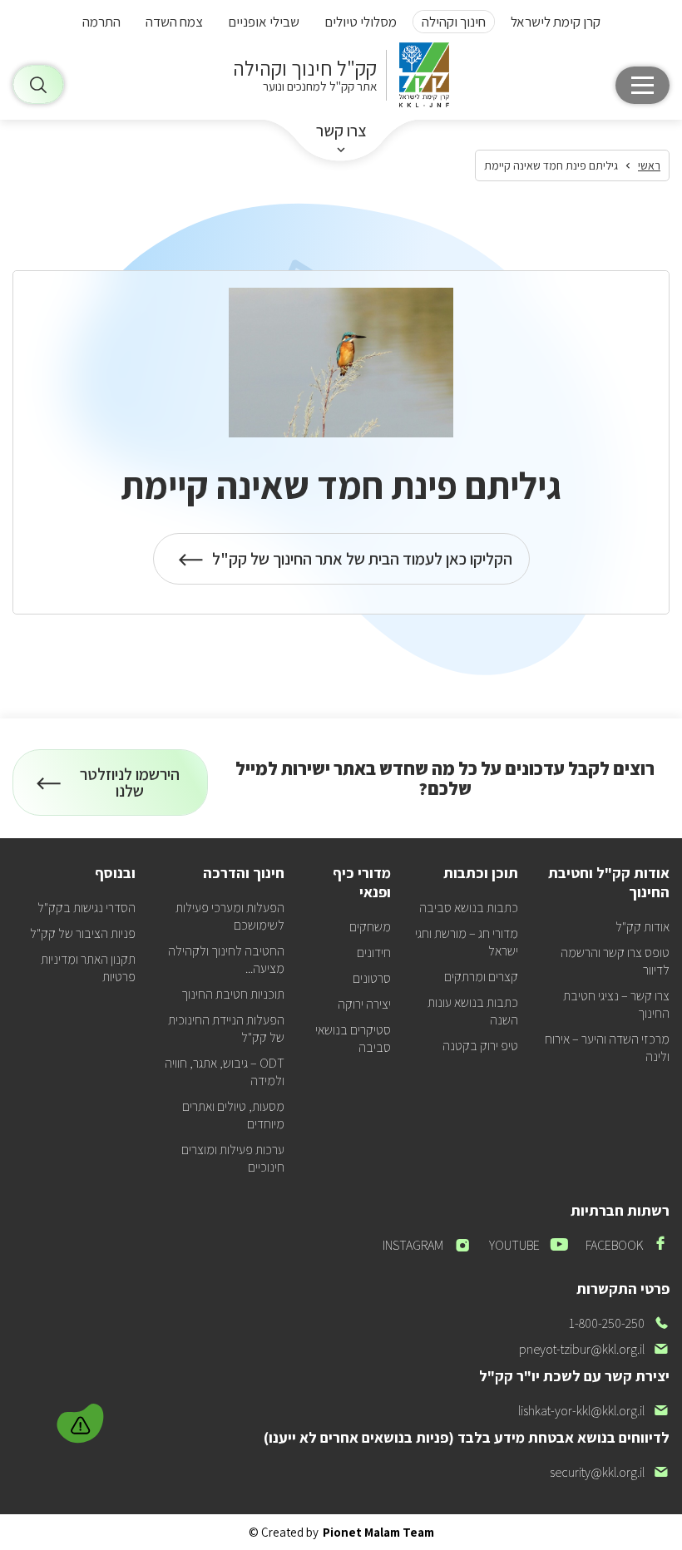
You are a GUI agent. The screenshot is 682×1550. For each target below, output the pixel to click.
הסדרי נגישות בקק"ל (86, 907)
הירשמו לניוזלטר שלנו (135, 789)
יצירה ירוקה (364, 1004)
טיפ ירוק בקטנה (480, 1045)
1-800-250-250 (619, 1323)
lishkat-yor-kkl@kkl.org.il (594, 1410)
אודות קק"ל (642, 926)
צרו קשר (341, 130)
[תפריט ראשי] (642, 85)
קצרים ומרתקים (481, 976)
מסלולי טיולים (360, 21)
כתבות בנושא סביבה (468, 907)
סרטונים (372, 978)
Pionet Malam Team (378, 1532)
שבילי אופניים (263, 21)
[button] (82, 1421)
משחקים (370, 926)
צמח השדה (174, 21)
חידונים (374, 952)
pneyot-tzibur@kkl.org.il (594, 1349)
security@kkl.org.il (610, 1472)
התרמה (101, 21)
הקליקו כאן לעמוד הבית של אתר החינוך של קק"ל (362, 566)
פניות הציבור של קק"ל (83, 933)
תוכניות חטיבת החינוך (232, 994)
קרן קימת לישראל (555, 21)
